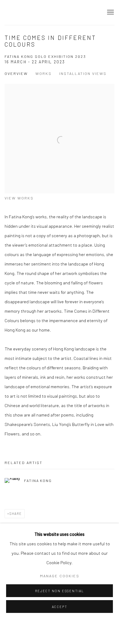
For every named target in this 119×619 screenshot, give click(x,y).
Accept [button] (59, 607)
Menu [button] (109, 12)
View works (19, 197)
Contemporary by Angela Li (47, 12)
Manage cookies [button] (59, 575)
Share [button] (15, 513)
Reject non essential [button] (59, 591)
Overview (16, 73)
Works (43, 73)
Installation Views (82, 73)
